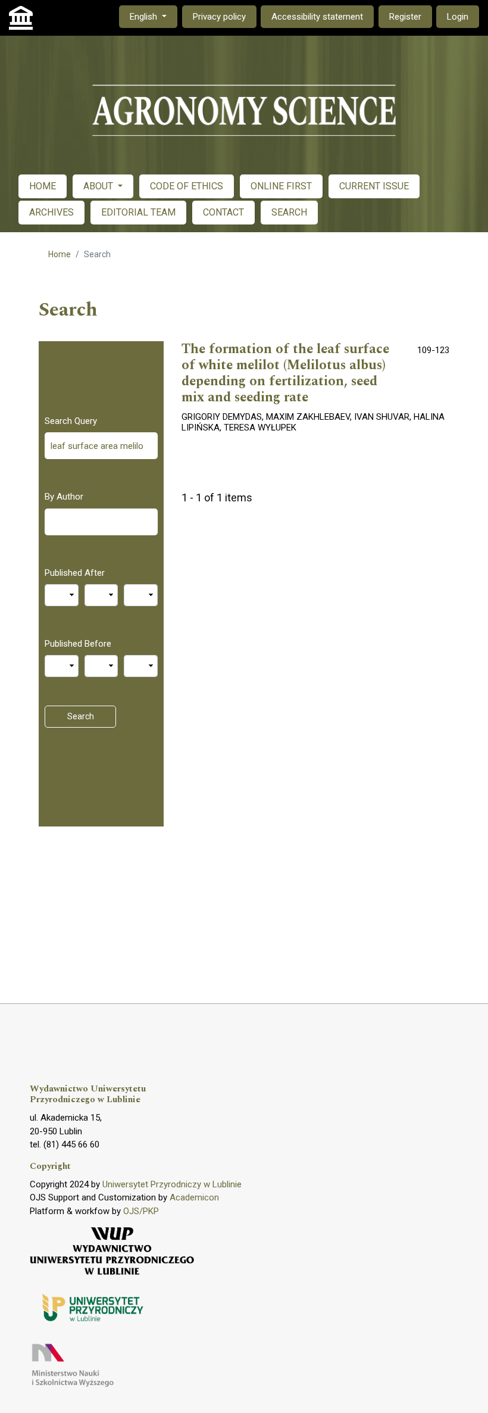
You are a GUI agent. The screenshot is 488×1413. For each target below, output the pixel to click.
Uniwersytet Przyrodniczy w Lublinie (172, 1184)
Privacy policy (219, 16)
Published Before (78, 643)
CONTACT (223, 212)
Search (80, 716)
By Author (64, 496)
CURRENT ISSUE (374, 186)
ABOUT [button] (99, 186)
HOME (42, 186)
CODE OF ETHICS (186, 186)
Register (405, 16)
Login (457, 16)
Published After (75, 572)
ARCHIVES (51, 212)
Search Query (71, 421)
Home (59, 254)
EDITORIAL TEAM (138, 212)
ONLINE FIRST (281, 186)
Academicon (194, 1197)
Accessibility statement (317, 16)
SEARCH (289, 212)
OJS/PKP (141, 1211)
